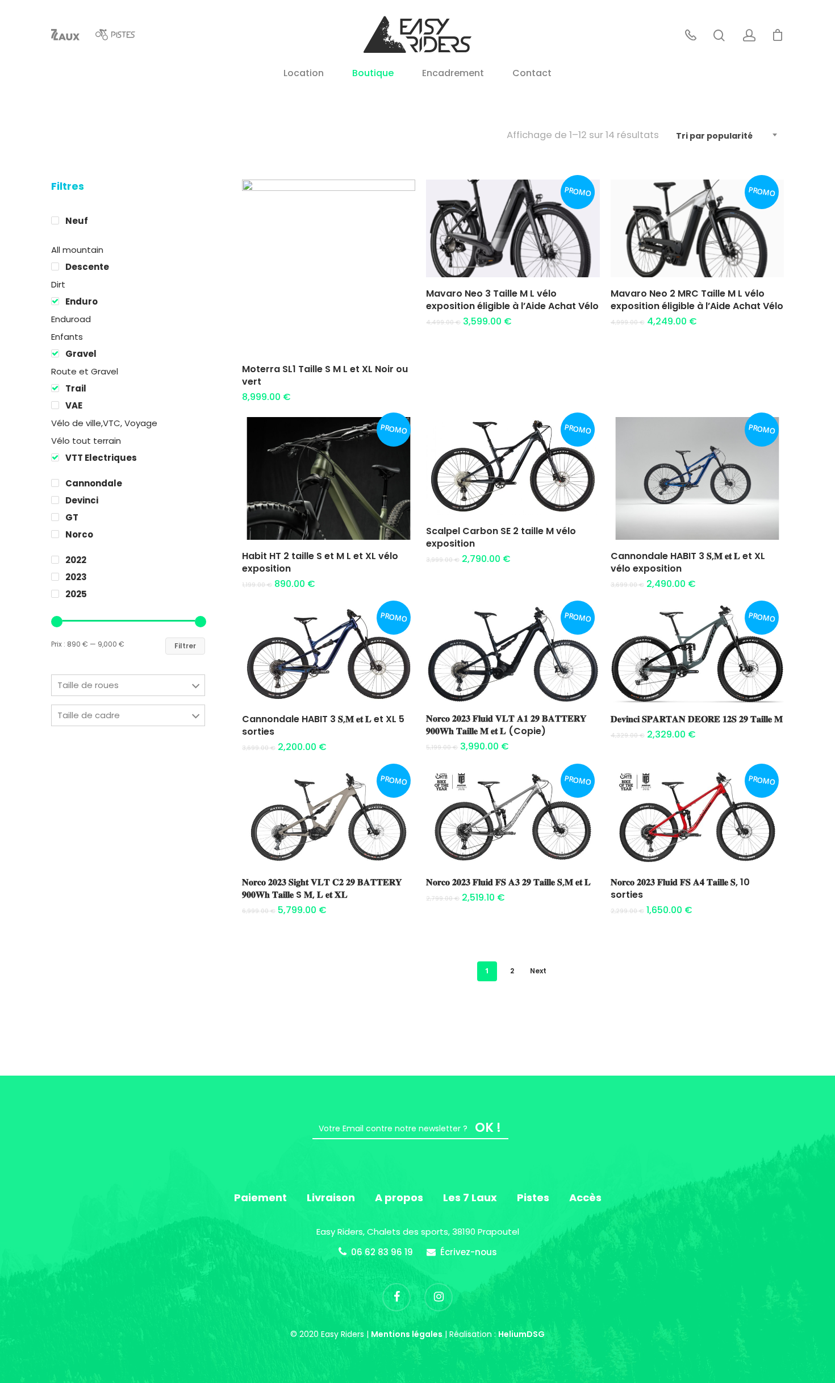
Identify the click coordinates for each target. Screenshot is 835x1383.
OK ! (488, 1127)
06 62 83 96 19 (382, 1252)
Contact (532, 74)
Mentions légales (406, 1334)
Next (538, 971)
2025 (76, 594)
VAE (73, 405)
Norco (79, 534)
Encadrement (453, 74)
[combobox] (727, 136)
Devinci (81, 500)
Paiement (260, 1197)
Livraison (331, 1197)
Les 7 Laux (470, 1197)
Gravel (81, 354)
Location (303, 74)
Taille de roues (88, 685)
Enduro (81, 301)
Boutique (373, 74)
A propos (399, 1197)
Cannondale (93, 483)
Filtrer (185, 646)
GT (71, 517)
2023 (76, 577)
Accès (585, 1197)
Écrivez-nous (468, 1252)
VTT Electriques (101, 458)
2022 (75, 560)
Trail (75, 388)
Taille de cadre (88, 715)
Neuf (76, 221)
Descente (87, 267)
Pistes (533, 1197)
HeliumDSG (521, 1334)
